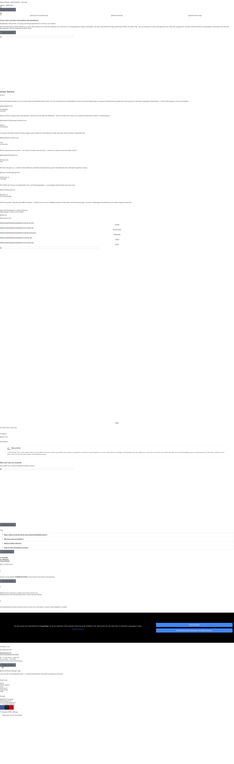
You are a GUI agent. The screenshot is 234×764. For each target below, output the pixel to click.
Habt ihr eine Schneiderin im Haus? (16, 547)
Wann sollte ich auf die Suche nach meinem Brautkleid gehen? (25, 535)
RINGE (2, 5)
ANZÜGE (24, 2)
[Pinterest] (11, 707)
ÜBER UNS (9, 5)
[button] (5, 2)
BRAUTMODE (5, 2)
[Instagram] (7, 707)
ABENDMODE (15, 2)
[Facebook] (2, 707)
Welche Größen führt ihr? (13, 543)
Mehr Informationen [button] (78, 629)
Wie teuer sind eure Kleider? (14, 539)
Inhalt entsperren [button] (194, 625)
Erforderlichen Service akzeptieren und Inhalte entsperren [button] (194, 630)
